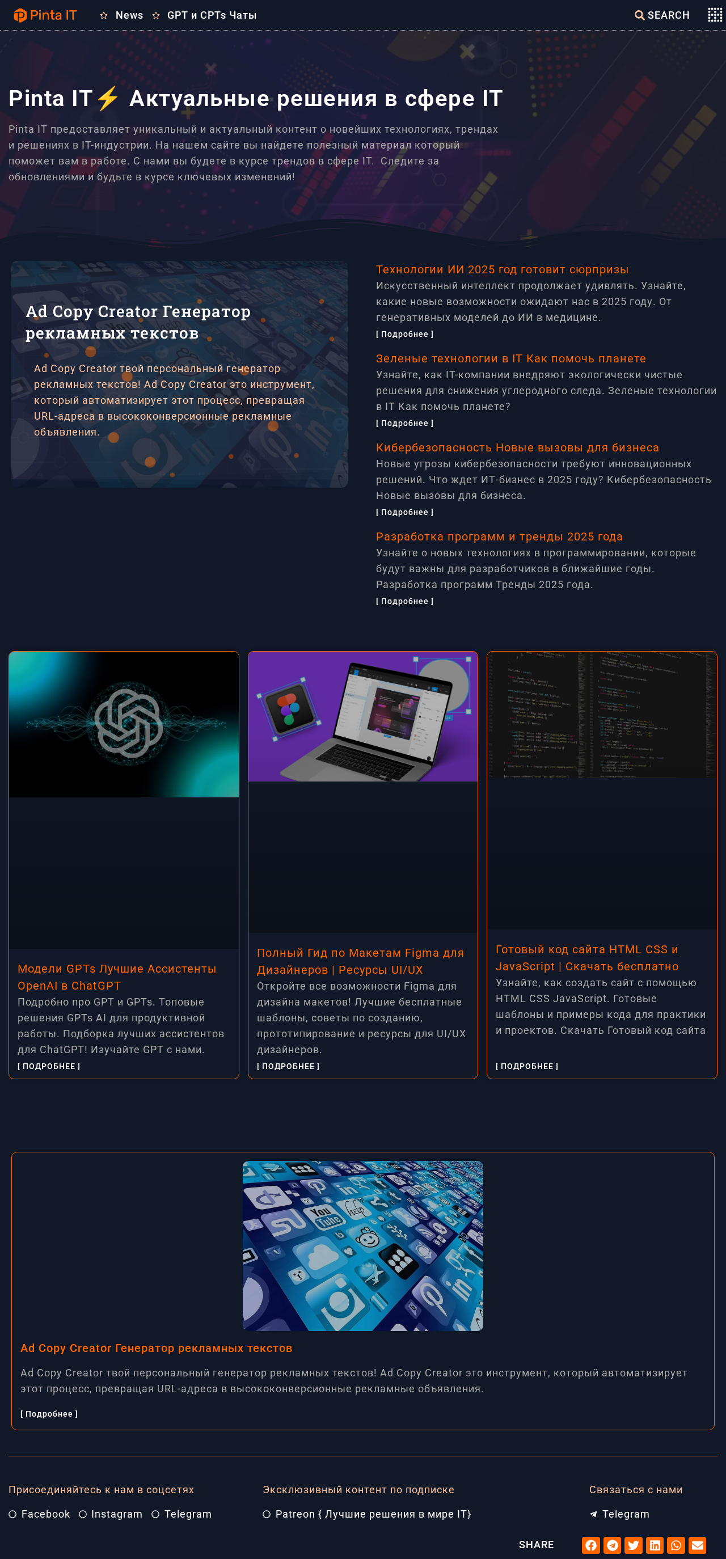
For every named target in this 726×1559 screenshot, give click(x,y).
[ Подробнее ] (405, 334)
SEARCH (669, 15)
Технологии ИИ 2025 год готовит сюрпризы (503, 269)
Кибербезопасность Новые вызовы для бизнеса (518, 447)
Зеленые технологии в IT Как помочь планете (511, 358)
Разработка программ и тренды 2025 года (499, 536)
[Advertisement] (206, 567)
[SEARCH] (640, 15)
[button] (591, 1545)
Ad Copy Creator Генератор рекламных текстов (156, 1348)
